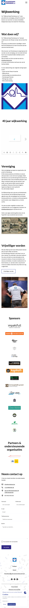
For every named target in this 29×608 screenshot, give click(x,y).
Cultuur (14, 566)
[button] (26, 2)
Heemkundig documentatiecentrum (14, 573)
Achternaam (18, 501)
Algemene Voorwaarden (14, 589)
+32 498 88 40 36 (9, 487)
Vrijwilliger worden (8, 271)
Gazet (14, 570)
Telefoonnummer (5, 516)
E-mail (2, 508)
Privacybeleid (14, 586)
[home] (8, 2)
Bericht (3, 523)
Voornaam (3, 501)
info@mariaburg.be (6, 60)
